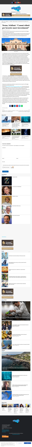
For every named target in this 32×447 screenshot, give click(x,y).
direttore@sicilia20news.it (5, 429)
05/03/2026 (7, 319)
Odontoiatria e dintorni (15, 196)
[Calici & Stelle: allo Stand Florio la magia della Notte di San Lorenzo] (25, 132)
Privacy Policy (4, 431)
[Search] (29, 19)
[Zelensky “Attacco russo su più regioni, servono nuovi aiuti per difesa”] (27, 405)
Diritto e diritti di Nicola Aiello (16, 215)
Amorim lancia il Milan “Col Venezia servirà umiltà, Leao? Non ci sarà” (22, 409)
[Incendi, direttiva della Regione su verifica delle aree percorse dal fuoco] (6, 132)
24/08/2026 (7, 126)
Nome (3, 158)
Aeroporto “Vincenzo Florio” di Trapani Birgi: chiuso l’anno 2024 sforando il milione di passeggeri (23, 110)
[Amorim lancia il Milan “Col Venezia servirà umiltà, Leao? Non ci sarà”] (22, 405)
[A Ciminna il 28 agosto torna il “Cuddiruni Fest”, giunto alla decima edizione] (5, 263)
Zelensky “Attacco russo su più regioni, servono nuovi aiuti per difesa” (28, 409)
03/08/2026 (26, 138)
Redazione (4, 126)
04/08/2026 (7, 138)
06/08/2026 (16, 127)
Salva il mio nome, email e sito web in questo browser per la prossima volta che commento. (16, 165)
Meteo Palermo (4, 236)
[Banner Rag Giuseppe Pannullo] (16, 70)
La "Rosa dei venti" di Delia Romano (16, 186)
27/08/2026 (4, 410)
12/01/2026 (17, 326)
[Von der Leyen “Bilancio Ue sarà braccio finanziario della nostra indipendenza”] (16, 405)
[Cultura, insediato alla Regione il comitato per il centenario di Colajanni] (7, 344)
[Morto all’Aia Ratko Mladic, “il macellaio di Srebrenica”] (10, 405)
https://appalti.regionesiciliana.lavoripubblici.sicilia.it (14, 86)
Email (17, 158)
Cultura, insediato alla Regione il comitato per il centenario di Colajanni (20, 344)
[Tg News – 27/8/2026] (4, 405)
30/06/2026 (17, 386)
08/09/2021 (17, 345)
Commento (4, 147)
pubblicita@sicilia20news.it (16, 434)
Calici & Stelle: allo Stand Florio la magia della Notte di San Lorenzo (25, 137)
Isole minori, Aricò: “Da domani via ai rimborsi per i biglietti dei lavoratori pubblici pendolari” (9, 110)
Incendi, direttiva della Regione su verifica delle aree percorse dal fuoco (6, 137)
